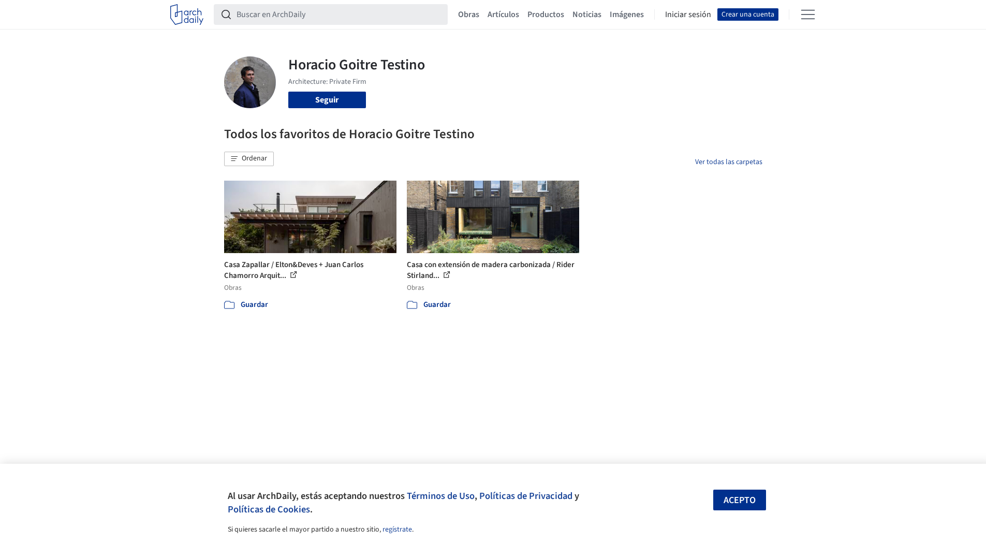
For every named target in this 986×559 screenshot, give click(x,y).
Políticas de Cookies (269, 509)
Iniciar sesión (688, 14)
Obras (468, 14)
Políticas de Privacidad (525, 496)
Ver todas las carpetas (728, 162)
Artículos (503, 14)
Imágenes (627, 14)
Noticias (586, 14)
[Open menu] (808, 14)
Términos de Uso (441, 496)
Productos (545, 14)
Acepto (740, 500)
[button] (249, 159)
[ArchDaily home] (186, 14)
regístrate (397, 529)
